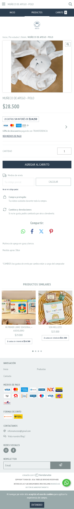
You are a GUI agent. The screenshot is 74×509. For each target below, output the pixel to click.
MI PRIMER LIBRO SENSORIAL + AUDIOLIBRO (18, 329)
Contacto (7, 376)
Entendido (37, 504)
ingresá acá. (55, 484)
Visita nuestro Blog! (16, 436)
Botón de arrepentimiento (37, 487)
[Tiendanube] (37, 476)
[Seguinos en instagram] (6, 450)
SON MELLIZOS (55, 327)
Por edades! (14, 37)
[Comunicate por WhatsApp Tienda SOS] (66, 483)
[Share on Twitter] (41, 231)
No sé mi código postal (10, 189)
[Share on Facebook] (32, 231)
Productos (41, 369)
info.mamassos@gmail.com (19, 431)
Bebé (23, 37)
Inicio (5, 37)
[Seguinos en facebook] (13, 450)
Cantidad (7, 151)
